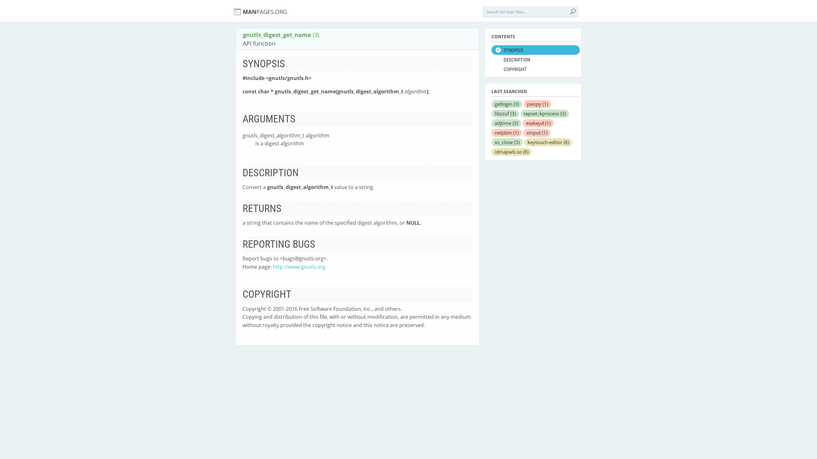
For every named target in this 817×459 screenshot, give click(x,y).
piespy (537, 104)
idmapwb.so (511, 152)
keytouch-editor (548, 142)
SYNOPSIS (513, 50)
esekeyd (538, 123)
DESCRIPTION (517, 60)
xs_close (507, 142)
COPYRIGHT (515, 69)
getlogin (507, 104)
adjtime (506, 123)
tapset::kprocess (545, 113)
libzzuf (505, 113)
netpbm (507, 132)
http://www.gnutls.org (299, 266)
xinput (537, 132)
